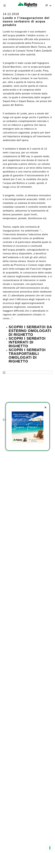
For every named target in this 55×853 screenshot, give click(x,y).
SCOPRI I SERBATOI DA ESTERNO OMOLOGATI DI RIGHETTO (30, 331)
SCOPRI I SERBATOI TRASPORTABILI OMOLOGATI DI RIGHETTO (27, 355)
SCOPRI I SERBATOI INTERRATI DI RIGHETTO (27, 342)
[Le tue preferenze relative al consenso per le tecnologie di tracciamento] (50, 848)
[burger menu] (4, 5)
